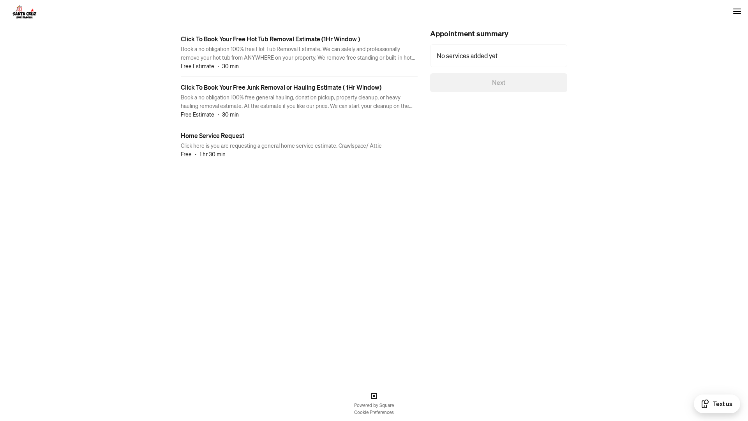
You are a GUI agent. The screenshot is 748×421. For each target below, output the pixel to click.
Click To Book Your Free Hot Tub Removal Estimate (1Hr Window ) (270, 39)
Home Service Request (212, 135)
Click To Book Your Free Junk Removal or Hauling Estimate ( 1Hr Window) (281, 87)
